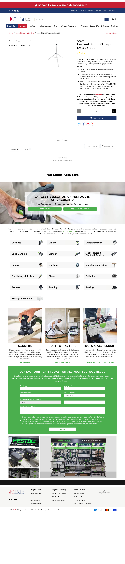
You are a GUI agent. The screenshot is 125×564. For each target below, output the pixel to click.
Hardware (22, 26)
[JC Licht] (20, 19)
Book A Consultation (109, 11)
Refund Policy (79, 497)
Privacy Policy (79, 493)
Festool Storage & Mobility (25, 33)
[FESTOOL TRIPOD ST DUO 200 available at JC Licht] (55, 53)
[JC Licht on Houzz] (18, 11)
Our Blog (114, 26)
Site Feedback (35, 500)
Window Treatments (59, 497)
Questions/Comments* (28, 406)
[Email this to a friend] (92, 124)
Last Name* (68, 386)
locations (98, 95)
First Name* (24, 386)
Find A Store (73, 11)
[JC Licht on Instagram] (15, 11)
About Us (98, 11)
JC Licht (15, 510)
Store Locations (35, 493)
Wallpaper (84, 26)
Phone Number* (69, 393)
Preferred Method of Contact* (30, 399)
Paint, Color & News (59, 493)
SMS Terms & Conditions (82, 503)
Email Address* (25, 393)
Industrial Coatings (58, 500)
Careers (90, 11)
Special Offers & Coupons (99, 26)
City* (65, 399)
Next (114, 33)
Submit (62, 429)
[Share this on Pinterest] (88, 124)
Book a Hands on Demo (80, 209)
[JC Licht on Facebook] (10, 11)
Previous (109, 33)
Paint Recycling (35, 503)
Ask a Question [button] (92, 146)
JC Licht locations (69, 231)
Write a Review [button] (108, 146)
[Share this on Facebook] (83, 124)
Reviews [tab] (13, 149)
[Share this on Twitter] (79, 124)
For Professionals (45, 26)
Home (11, 33)
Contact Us (83, 11)
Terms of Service (80, 500)
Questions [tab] (25, 149)
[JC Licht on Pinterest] (12, 11)
